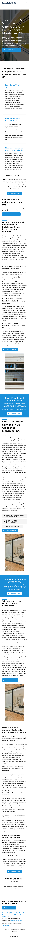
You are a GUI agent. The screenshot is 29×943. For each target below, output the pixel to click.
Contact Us (5, 913)
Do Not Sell (5, 916)
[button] (14, 887)
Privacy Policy (14, 913)
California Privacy (19, 915)
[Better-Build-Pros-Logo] (9, 2)
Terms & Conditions (16, 920)
